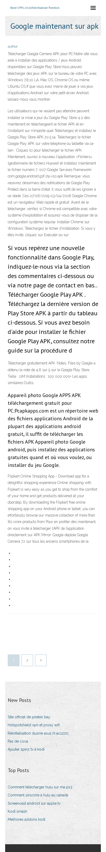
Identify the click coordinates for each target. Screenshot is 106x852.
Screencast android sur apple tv (34, 803)
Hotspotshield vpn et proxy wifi (34, 725)
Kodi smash (17, 811)
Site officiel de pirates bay (29, 717)
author (13, 46)
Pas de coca (18, 741)
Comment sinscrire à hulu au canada (38, 795)
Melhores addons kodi (26, 819)
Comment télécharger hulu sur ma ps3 (40, 787)
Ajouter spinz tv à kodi (26, 749)
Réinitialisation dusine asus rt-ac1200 (38, 733)
